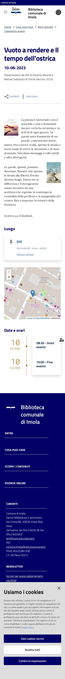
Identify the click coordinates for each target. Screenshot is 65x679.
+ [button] (9, 272)
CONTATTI (12, 504)
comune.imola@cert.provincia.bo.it (26, 547)
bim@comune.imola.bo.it (20, 538)
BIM (19, 241)
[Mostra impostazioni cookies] (61, 340)
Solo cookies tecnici (32, 639)
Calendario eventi (14, 31)
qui (16, 215)
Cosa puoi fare (24, 27)
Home (7, 27)
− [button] (9, 277)
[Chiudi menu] (52, 7)
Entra (9, 433)
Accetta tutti (32, 650)
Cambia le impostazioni (32, 661)
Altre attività (45, 27)
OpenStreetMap (42, 318)
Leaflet (30, 318)
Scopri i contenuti (17, 466)
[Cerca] (58, 12)
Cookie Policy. (27, 627)
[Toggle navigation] (5, 12)
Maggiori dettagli (25, 254)
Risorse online (15, 483)
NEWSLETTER (14, 566)
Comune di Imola (8, 2)
